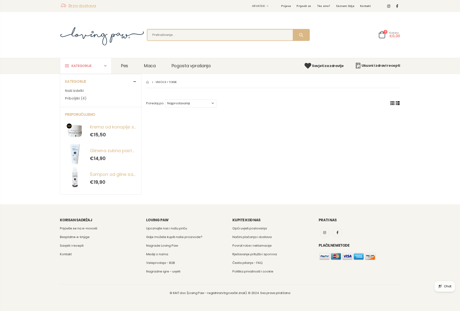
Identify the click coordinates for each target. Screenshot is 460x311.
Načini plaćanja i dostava (252, 237)
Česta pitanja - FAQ (247, 263)
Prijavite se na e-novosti (78, 228)
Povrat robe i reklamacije (252, 245)
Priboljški (75, 98)
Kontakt (365, 6)
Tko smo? (323, 6)
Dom (148, 82)
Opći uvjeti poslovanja (249, 228)
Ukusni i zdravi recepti (381, 65)
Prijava (286, 6)
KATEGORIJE (81, 65)
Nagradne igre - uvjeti (163, 271)
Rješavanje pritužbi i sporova (254, 254)
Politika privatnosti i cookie (252, 271)
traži (301, 34)
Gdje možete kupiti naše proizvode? (174, 237)
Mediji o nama (157, 254)
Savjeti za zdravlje (328, 65)
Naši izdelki (74, 90)
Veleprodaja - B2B (160, 263)
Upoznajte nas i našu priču (166, 228)
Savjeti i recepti (72, 245)
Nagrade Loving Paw (162, 245)
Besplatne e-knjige (75, 237)
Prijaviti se (304, 6)
